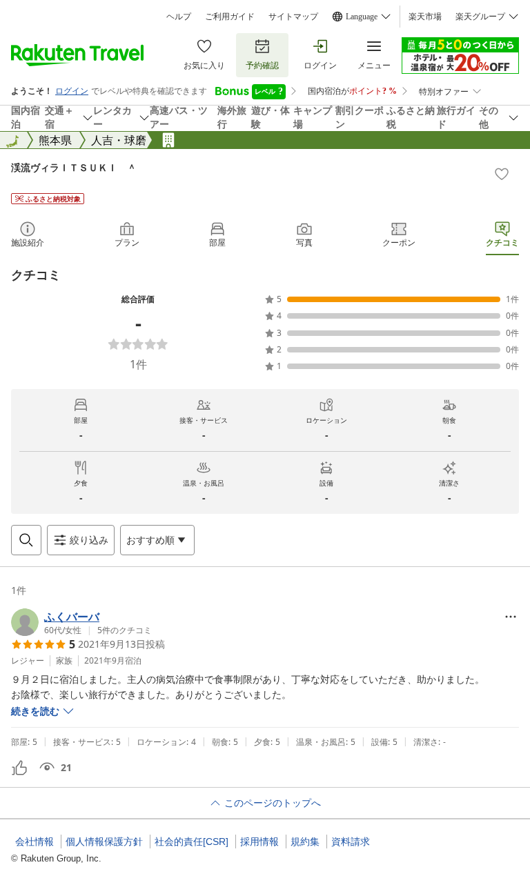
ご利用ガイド (230, 16)
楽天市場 (425, 16)
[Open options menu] (510, 616)
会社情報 (34, 841)
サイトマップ (293, 16)
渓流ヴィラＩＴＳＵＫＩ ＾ (74, 167)
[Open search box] (26, 540)
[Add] (501, 174)
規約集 (305, 841)
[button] (81, 622)
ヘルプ (178, 16)
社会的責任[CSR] (191, 841)
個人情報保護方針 (104, 841)
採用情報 (259, 841)
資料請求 (350, 841)
